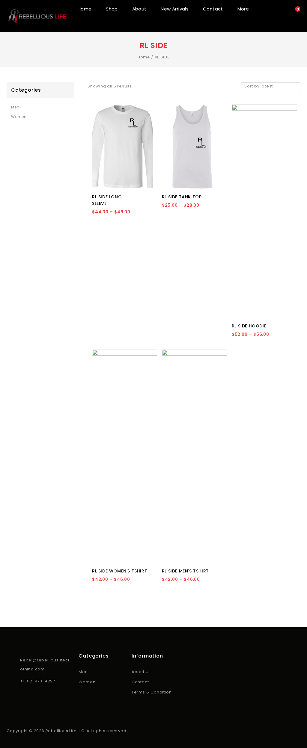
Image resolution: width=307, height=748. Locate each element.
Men (15, 107)
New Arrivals (175, 9)
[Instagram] (18, 698)
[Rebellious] (37, 16)
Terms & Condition (152, 692)
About (139, 9)
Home (85, 9)
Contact (213, 9)
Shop (112, 9)
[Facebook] (10, 698)
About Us (141, 672)
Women (19, 116)
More (243, 9)
